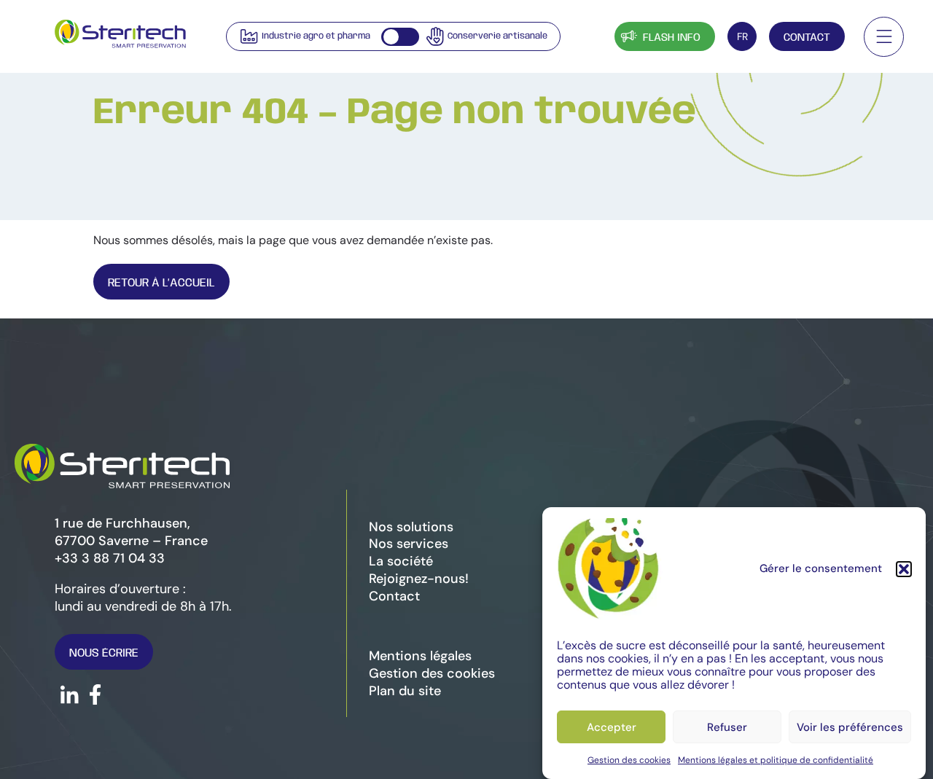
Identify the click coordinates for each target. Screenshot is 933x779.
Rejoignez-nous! (419, 578)
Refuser (727, 727)
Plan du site (405, 691)
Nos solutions (411, 527)
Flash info (671, 38)
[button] (904, 569)
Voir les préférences (850, 727)
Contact (807, 38)
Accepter (611, 727)
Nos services (408, 543)
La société (401, 561)
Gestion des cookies (629, 760)
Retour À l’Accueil (161, 283)
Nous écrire (103, 653)
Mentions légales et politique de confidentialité (775, 760)
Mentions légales (420, 656)
